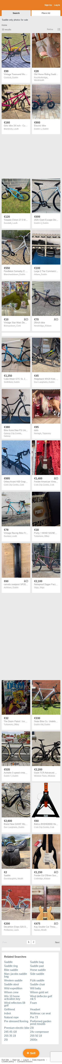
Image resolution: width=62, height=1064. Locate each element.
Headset (35, 1009)
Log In (57, 5)
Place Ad (46, 13)
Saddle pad (37, 966)
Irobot (7, 1013)
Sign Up (48, 5)
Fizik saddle (37, 980)
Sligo (42, 587)
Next (57, 942)
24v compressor (39, 1031)
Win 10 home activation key (12, 997)
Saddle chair (37, 984)
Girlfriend (9, 1009)
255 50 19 (36, 1035)
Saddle (8, 962)
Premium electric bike (16, 1027)
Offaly (46, 536)
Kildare (48, 326)
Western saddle (13, 980)
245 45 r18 (10, 1031)
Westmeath (39, 80)
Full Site (5, 1060)
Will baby (35, 988)
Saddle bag (37, 962)
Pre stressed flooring (16, 1021)
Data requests (38, 1060)
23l (32, 1027)
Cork (18, 326)
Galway (7, 436)
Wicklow (51, 776)
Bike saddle (11, 970)
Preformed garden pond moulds (40, 1022)
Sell (32, 1053)
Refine (50, 29)
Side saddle (37, 973)
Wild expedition (13, 988)
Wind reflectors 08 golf (14, 1004)
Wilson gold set (39, 992)
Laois (16, 930)
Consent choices (24, 1061)
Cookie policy (8, 1061)
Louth (16, 129)
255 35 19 (10, 1035)
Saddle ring (11, 966)
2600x (33, 1039)
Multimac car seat (40, 1013)
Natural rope (11, 1017)
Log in (26, 1060)
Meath (20, 878)
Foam (33, 1002)
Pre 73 (34, 1017)
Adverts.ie (15, 5)
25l (6, 1039)
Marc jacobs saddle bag (15, 975)
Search (16, 13)
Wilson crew (11, 992)
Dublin (15, 77)
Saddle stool (11, 984)
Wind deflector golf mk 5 (41, 997)
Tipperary (46, 433)
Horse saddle (38, 970)
